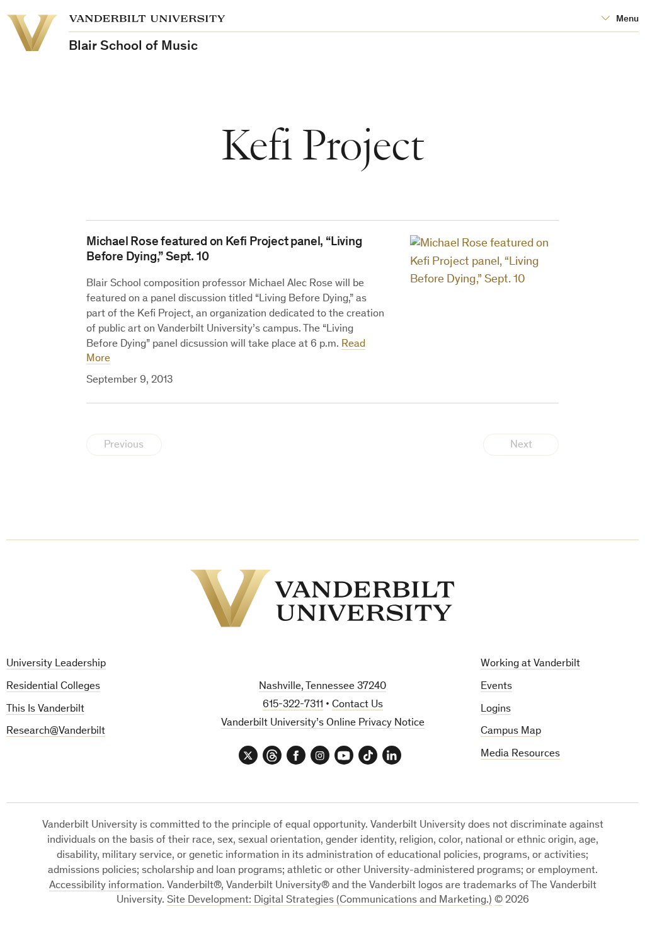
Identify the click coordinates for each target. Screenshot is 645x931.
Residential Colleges (53, 686)
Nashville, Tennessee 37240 (322, 686)
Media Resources (520, 754)
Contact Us (357, 705)
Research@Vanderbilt (55, 731)
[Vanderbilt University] (322, 598)
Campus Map (511, 731)
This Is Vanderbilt (45, 709)
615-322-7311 (293, 705)
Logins (496, 709)
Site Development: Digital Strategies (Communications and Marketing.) (329, 900)
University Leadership (56, 664)
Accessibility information (105, 886)
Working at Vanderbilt (530, 664)
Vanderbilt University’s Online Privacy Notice (323, 723)
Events (496, 686)
